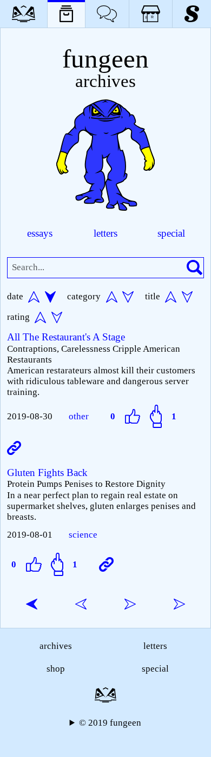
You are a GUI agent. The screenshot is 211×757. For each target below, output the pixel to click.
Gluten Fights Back (47, 472)
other (79, 416)
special (171, 233)
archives (55, 646)
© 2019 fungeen (110, 723)
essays (39, 233)
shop (56, 669)
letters (105, 233)
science (83, 535)
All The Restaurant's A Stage (66, 337)
